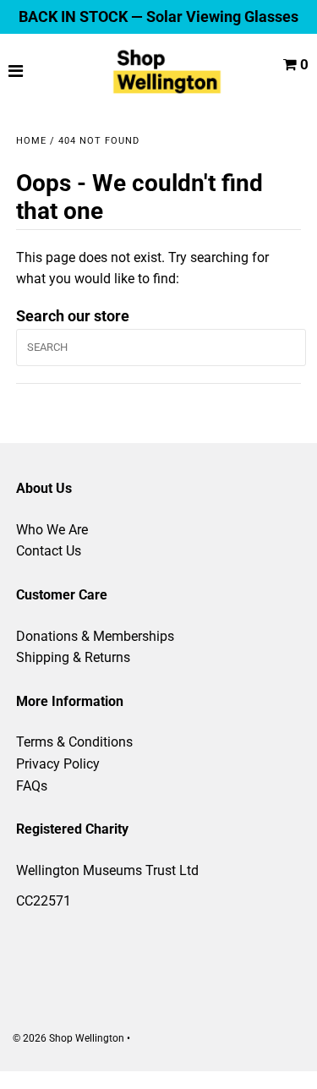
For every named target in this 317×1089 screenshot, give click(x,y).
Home (31, 140)
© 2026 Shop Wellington (68, 1038)
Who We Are (52, 530)
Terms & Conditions (74, 742)
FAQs (31, 786)
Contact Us (48, 551)
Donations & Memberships (95, 636)
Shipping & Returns (73, 657)
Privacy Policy (58, 764)
